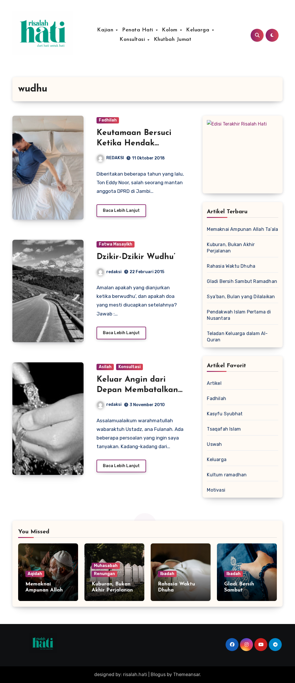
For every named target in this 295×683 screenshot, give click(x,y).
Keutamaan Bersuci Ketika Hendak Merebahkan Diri (134, 143)
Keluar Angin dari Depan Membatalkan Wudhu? (137, 390)
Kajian (106, 30)
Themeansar (186, 674)
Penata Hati (138, 30)
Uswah (214, 444)
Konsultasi (133, 39)
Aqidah (35, 573)
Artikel (214, 383)
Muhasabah (106, 565)
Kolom (170, 30)
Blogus (158, 674)
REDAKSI (115, 157)
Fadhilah (108, 120)
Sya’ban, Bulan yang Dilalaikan (241, 296)
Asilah (105, 366)
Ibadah (167, 573)
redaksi (114, 271)
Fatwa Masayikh (115, 244)
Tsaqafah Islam (224, 429)
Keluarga (198, 30)
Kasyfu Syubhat (225, 413)
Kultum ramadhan (227, 474)
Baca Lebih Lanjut (121, 210)
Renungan (104, 573)
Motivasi (216, 490)
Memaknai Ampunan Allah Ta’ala (242, 229)
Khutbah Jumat (173, 39)
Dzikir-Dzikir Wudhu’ (136, 257)
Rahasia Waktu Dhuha (231, 266)
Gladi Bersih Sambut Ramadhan (242, 281)
